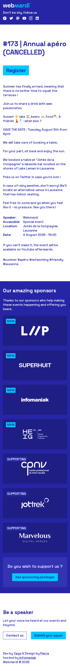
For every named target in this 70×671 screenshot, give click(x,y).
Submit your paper (48, 635)
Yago (17, 653)
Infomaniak (27, 658)
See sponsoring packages (35, 577)
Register (16, 70)
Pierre (44, 653)
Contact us (15, 635)
